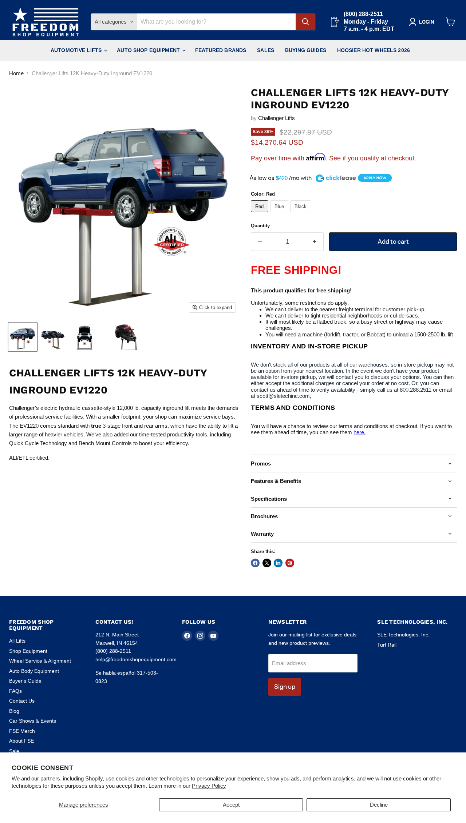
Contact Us (22, 701)
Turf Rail (386, 645)
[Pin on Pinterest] (289, 563)
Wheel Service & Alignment (40, 661)
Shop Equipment (28, 651)
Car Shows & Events (32, 721)
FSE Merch (22, 731)
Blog (14, 711)
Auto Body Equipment (34, 671)
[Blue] (280, 214)
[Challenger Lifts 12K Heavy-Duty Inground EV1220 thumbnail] (22, 337)
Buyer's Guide (25, 681)
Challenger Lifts (276, 118)
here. (360, 432)
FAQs (15, 691)
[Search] (305, 21)
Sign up (284, 686)
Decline (379, 805)
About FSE (21, 741)
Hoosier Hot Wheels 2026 (373, 50)
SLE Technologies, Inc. (403, 635)
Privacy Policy (209, 786)
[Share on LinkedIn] (278, 563)
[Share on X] (266, 563)
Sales (265, 50)
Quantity (260, 225)
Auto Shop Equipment (149, 50)
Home (16, 73)
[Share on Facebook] (255, 563)
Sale (14, 751)
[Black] (301, 214)
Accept (231, 805)
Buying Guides (305, 50)
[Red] (260, 214)
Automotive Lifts (77, 50)
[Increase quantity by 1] (315, 241)
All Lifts (17, 641)
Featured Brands (220, 50)
